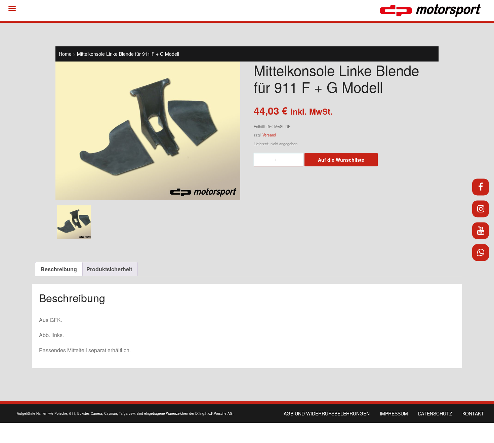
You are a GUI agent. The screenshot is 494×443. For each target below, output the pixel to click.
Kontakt (473, 413)
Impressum (394, 413)
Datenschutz (435, 413)
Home (65, 53)
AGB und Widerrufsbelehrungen (327, 413)
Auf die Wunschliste (341, 159)
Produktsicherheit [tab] (109, 269)
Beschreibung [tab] (59, 269)
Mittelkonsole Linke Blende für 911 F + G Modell (128, 53)
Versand (269, 134)
